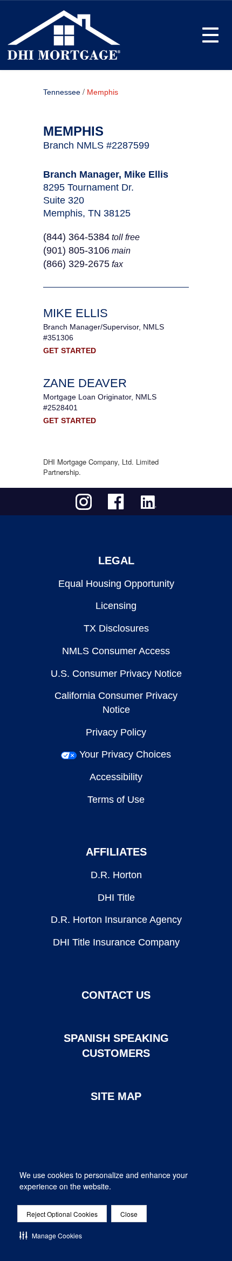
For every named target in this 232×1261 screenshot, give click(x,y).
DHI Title (116, 897)
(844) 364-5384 (76, 237)
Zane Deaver (85, 383)
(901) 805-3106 (76, 250)
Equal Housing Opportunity (116, 583)
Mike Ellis (75, 313)
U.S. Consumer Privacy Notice (116, 673)
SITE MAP (116, 1096)
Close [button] (129, 1213)
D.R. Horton (116, 875)
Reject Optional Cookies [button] (62, 1213)
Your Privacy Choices (125, 754)
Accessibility (116, 777)
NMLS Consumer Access (116, 651)
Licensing (116, 605)
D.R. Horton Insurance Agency (116, 919)
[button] (50, 1235)
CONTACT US (116, 995)
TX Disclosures (116, 628)
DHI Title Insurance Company (116, 942)
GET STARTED (69, 350)
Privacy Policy (116, 732)
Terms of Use (116, 799)
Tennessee (61, 92)
